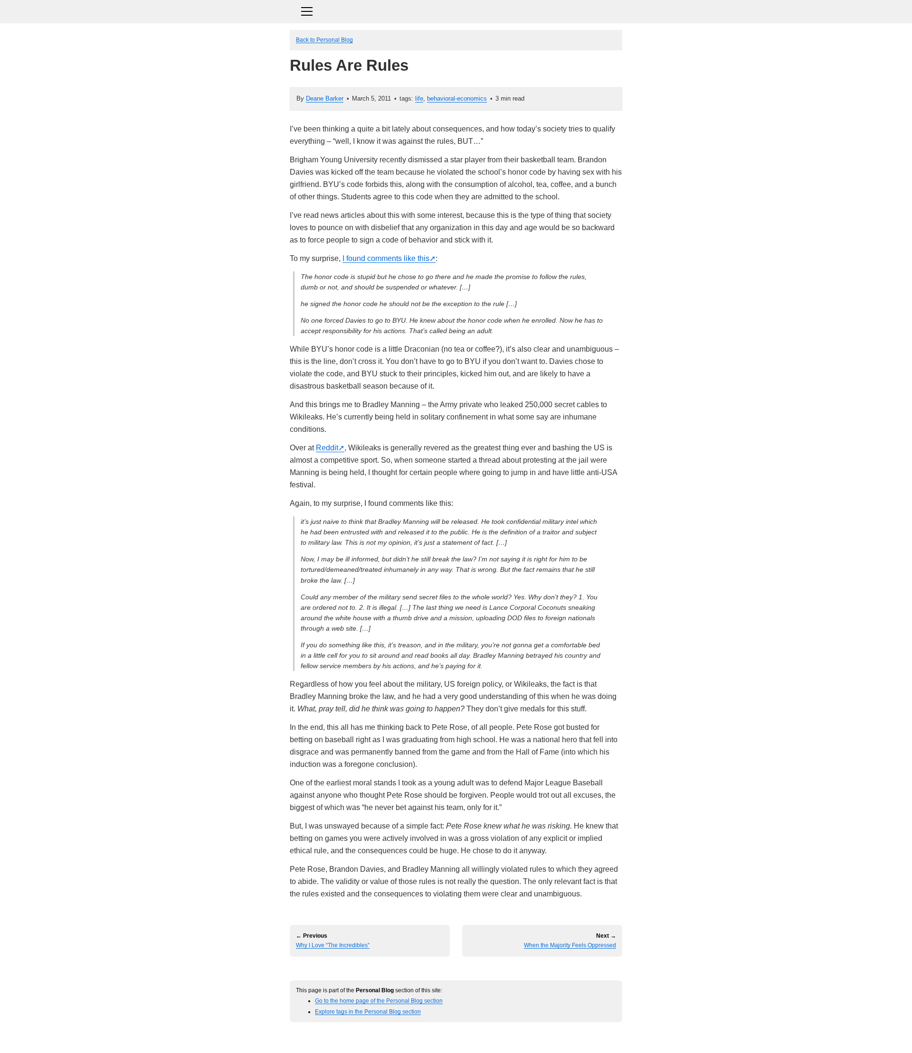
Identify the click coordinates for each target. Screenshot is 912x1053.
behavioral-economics (457, 98)
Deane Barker (324, 98)
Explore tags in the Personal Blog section (368, 1011)
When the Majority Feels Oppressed (570, 945)
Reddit (327, 448)
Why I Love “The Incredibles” (333, 945)
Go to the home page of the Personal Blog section (379, 1000)
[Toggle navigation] (456, 10)
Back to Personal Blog (324, 40)
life (419, 98)
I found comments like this (385, 258)
